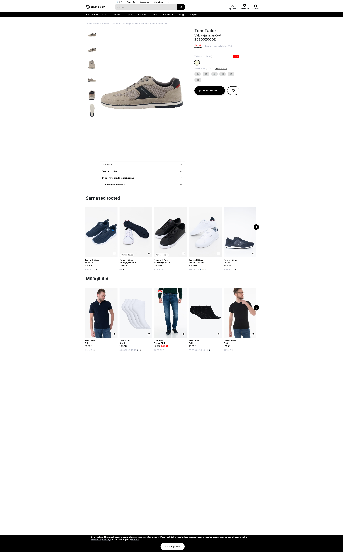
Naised (105, 14)
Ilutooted (142, 14)
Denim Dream (92, 24)
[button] (142, 165)
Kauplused (144, 2)
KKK (169, 2)
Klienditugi (158, 2)
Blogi (181, 14)
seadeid (135, 539)
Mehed (117, 14)
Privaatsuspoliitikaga (101, 539)
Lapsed (129, 14)
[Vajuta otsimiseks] (181, 7)
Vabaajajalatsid (130, 24)
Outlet (155, 14)
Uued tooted (91, 14)
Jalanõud (115, 24)
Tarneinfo (130, 2)
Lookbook (168, 14)
